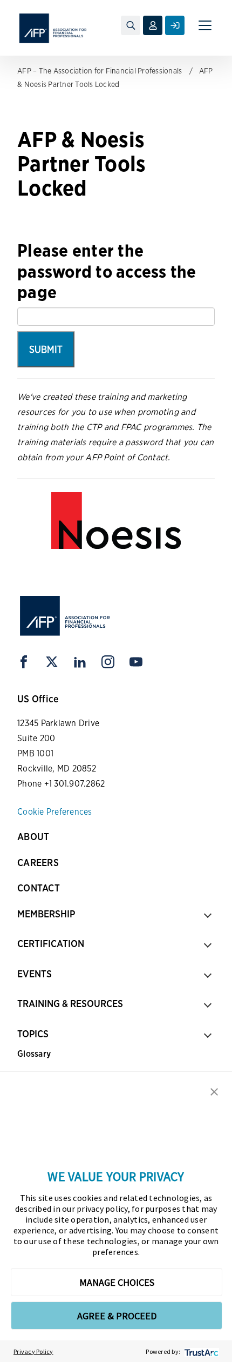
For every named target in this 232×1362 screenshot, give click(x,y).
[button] (214, 1090)
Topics (33, 1033)
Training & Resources (70, 1003)
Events (34, 973)
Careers (38, 862)
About (33, 836)
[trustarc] (200, 1351)
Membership (46, 914)
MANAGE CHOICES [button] (116, 1282)
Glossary (34, 1054)
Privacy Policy (33, 1351)
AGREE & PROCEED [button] (116, 1316)
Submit (46, 349)
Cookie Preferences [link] (54, 812)
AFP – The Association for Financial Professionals (99, 70)
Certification (50, 943)
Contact (38, 888)
